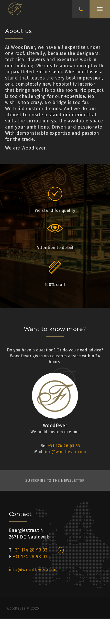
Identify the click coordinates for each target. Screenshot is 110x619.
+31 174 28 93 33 (64, 445)
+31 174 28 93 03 (30, 556)
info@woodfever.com (64, 451)
